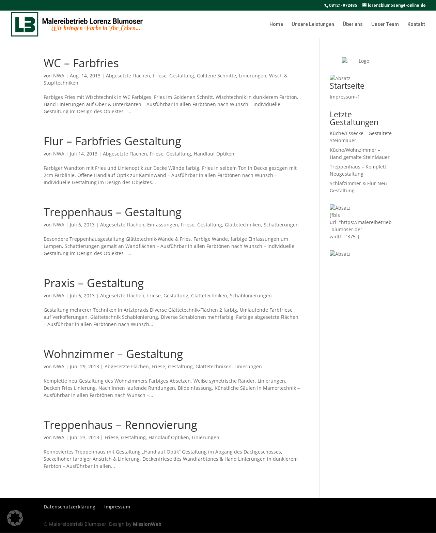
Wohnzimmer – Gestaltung (113, 353)
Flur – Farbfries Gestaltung (112, 141)
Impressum (117, 506)
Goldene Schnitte (216, 75)
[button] (15, 518)
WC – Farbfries (81, 63)
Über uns (353, 24)
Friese (160, 75)
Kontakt (416, 24)
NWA (58, 75)
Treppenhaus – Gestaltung (113, 212)
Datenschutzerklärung (69, 506)
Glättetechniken (243, 224)
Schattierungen (281, 224)
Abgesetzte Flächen (128, 75)
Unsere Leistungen (313, 24)
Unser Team (385, 24)
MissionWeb (147, 524)
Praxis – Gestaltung (94, 283)
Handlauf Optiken (214, 153)
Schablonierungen (251, 295)
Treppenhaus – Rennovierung (120, 424)
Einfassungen (162, 224)
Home (276, 24)
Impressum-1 (345, 96)
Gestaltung (181, 75)
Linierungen (252, 75)
